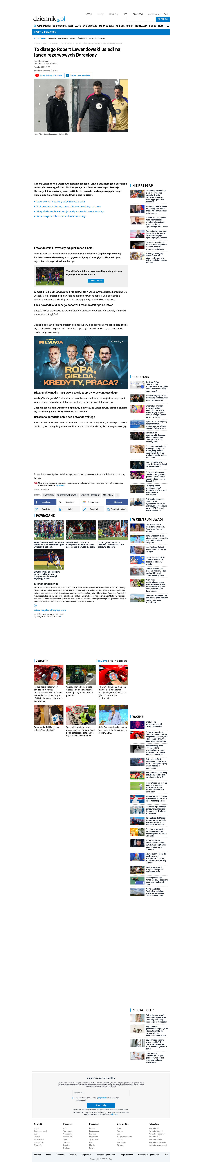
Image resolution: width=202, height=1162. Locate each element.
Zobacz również (96, 280)
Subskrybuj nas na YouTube (51, 75)
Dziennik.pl (68, 1124)
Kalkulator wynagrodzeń (158, 1145)
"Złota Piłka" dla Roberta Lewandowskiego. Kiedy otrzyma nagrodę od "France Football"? (94, 273)
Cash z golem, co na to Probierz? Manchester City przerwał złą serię (111, 544)
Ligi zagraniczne (66, 43)
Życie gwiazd (94, 1139)
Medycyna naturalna (124, 1137)
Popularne (101, 660)
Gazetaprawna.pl (40, 1131)
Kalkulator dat (154, 1128)
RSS (166, 1155)
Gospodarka (67, 1134)
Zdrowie (66, 1142)
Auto (65, 1128)
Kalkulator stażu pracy (157, 1134)
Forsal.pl (37, 1137)
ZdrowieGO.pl (138, 14)
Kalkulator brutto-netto (157, 1142)
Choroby (120, 1139)
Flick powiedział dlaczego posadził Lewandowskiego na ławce (68, 206)
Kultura (92, 1148)
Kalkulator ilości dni (156, 1131)
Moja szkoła (93, 1137)
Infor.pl (36, 1128)
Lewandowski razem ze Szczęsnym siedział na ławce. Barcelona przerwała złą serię (80, 544)
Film (90, 1142)
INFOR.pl (88, 14)
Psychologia (121, 1142)
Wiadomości (67, 1137)
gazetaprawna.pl (154, 14)
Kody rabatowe (94, 1131)
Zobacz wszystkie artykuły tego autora (50, 610)
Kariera (73, 1155)
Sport (37, 32)
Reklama (60, 1155)
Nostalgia (52, 38)
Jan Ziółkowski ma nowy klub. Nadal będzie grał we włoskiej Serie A (48, 615)
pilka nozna (54, 43)
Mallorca (108, 495)
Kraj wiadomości (119, 660)
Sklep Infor (38, 1145)
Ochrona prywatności (105, 1155)
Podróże (66, 1145)
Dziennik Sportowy (97, 38)
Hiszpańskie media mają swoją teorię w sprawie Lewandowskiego (70, 211)
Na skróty (38, 1124)
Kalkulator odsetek (156, 1139)
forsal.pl (100, 14)
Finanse (120, 1131)
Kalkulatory (154, 1124)
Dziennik (37, 43)
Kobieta (92, 1128)
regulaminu (102, 1098)
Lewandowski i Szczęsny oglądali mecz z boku (60, 201)
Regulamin (86, 1155)
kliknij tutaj (114, 1114)
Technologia (67, 1131)
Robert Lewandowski (67, 495)
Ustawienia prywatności (148, 1155)
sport (45, 43)
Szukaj (164, 19)
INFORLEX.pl (113, 14)
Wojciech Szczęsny (90, 495)
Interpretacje (39, 1142)
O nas (48, 1155)
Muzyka (92, 1145)
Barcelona (48, 495)
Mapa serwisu (127, 1155)
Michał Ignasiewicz (45, 62)
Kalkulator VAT (154, 1137)
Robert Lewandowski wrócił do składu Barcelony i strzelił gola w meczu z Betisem (49, 544)
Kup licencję (60, 485)
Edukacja (92, 1134)
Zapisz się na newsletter (80, 75)
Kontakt (37, 1155)
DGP (125, 14)
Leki (118, 1134)
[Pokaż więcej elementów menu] (168, 26)
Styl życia (120, 1145)
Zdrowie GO (63, 38)
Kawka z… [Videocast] (78, 38)
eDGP (36, 1134)
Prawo (119, 1128)
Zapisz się (101, 1105)
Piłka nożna (50, 32)
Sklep (166, 14)
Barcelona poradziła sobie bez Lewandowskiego (61, 216)
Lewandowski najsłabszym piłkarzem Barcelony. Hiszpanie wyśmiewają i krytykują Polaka (47, 575)
